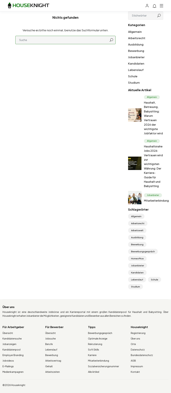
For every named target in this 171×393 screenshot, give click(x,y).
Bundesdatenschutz (142, 355)
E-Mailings (8, 366)
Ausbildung (135, 44)
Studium (134, 82)
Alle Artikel (93, 371)
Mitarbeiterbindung (156, 200)
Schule (132, 76)
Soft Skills (93, 349)
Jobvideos (8, 360)
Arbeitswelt (137, 230)
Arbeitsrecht (136, 38)
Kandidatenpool (12, 349)
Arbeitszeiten (52, 371)
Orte (133, 343)
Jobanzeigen (9, 343)
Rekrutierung (95, 343)
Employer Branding (13, 355)
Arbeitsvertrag (53, 360)
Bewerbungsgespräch (143, 251)
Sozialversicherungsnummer (103, 366)
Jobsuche (50, 338)
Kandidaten (136, 63)
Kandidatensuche (12, 338)
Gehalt (49, 366)
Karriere (92, 355)
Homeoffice (137, 258)
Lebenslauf (136, 70)
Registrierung (138, 332)
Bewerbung (136, 51)
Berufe (49, 343)
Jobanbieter (136, 57)
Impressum (137, 366)
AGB (133, 360)
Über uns (135, 338)
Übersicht (8, 332)
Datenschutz (138, 349)
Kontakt (135, 371)
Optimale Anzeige (97, 338)
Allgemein (135, 31)
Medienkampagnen (13, 371)
